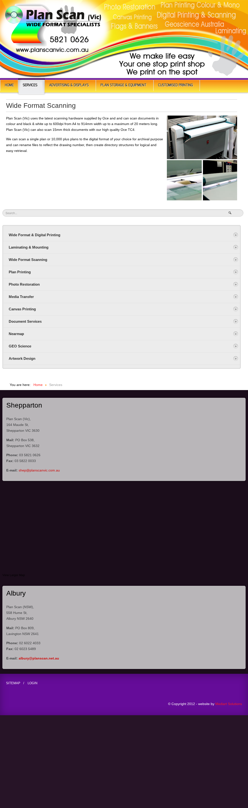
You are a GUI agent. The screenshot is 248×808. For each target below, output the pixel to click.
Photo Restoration (24, 284)
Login (32, 683)
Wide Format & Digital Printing (34, 235)
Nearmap (16, 334)
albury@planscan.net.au (39, 658)
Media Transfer (21, 297)
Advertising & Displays (69, 85)
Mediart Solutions (228, 704)
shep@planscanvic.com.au (39, 470)
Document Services (25, 321)
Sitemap (13, 683)
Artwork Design (22, 358)
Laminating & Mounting (28, 247)
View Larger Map (13, 575)
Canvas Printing (22, 309)
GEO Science (20, 346)
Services (30, 85)
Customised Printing (175, 85)
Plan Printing (20, 272)
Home (9, 85)
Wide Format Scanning (28, 260)
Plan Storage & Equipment (123, 85)
